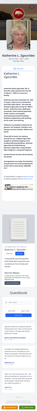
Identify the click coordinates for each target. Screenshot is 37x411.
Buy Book (20, 253)
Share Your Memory (12, 283)
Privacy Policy (13, 402)
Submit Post (18, 315)
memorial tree (28, 176)
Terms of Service (23, 402)
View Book (9, 253)
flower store (27, 179)
